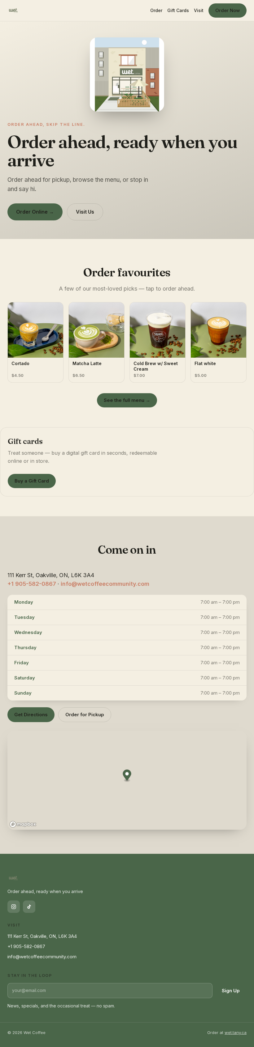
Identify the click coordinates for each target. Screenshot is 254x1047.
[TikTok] (29, 906)
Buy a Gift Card (32, 481)
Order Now (227, 10)
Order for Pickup (84, 714)
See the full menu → (127, 400)
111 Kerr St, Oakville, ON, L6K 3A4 (42, 936)
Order (156, 10)
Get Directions (31, 714)
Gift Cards (178, 10)
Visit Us (85, 212)
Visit (199, 10)
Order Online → (35, 212)
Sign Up (231, 991)
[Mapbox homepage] (23, 824)
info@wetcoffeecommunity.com (105, 584)
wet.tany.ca (236, 1032)
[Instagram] (13, 906)
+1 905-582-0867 (31, 584)
